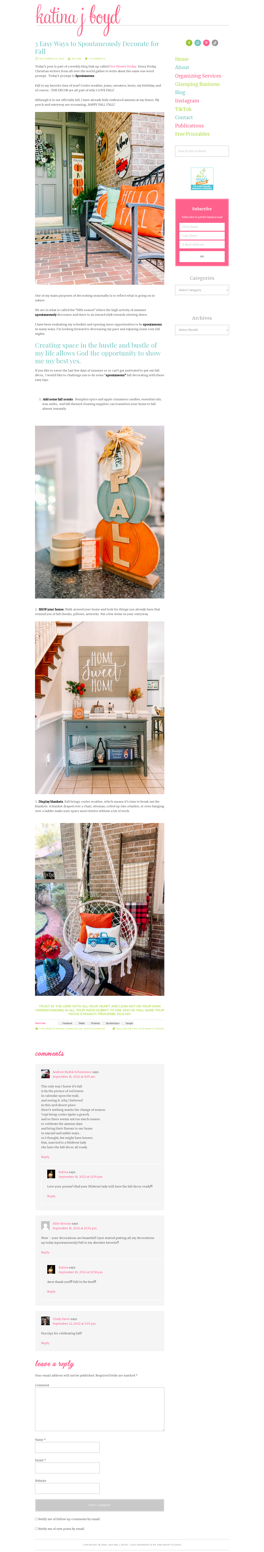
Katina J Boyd (132, 20)
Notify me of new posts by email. (61, 1529)
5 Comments (97, 58)
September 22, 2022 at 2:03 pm (74, 1323)
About (182, 67)
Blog (180, 92)
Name (40, 1439)
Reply (45, 1157)
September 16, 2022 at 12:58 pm (81, 1272)
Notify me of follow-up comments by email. (69, 1519)
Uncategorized (94, 1028)
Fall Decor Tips (127, 1028)
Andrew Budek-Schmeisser (72, 1072)
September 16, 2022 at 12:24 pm (75, 1228)
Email (40, 1460)
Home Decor (74, 1028)
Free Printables (192, 134)
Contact (184, 117)
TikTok (183, 109)
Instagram (187, 101)
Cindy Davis (61, 1319)
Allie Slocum (62, 1223)
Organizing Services (198, 76)
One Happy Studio (169, 1544)
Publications (189, 126)
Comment (42, 1385)
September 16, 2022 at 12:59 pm (80, 1176)
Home (182, 59)
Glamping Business (197, 84)
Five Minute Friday (122, 66)
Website (40, 1481)
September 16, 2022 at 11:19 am (74, 1076)
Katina (63, 1172)
